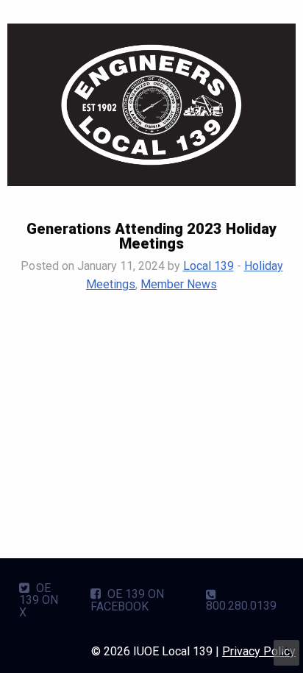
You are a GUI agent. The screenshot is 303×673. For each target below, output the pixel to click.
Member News (178, 284)
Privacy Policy (259, 651)
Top (286, 653)
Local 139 (208, 266)
